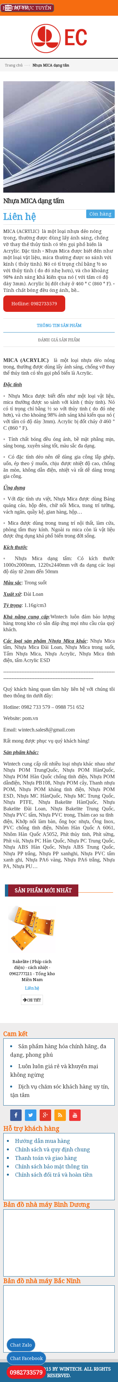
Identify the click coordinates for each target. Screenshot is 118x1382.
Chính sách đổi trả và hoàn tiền (53, 1174)
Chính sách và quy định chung (52, 1149)
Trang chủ (14, 65)
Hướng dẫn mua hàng (42, 1141)
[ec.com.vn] (59, 38)
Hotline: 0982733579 (34, 303)
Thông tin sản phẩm (59, 325)
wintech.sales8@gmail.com (46, 729)
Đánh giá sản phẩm (59, 340)
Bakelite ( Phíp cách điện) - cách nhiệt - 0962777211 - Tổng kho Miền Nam (32, 970)
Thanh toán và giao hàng (46, 1158)
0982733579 (26, 1372)
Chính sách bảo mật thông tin (51, 1166)
